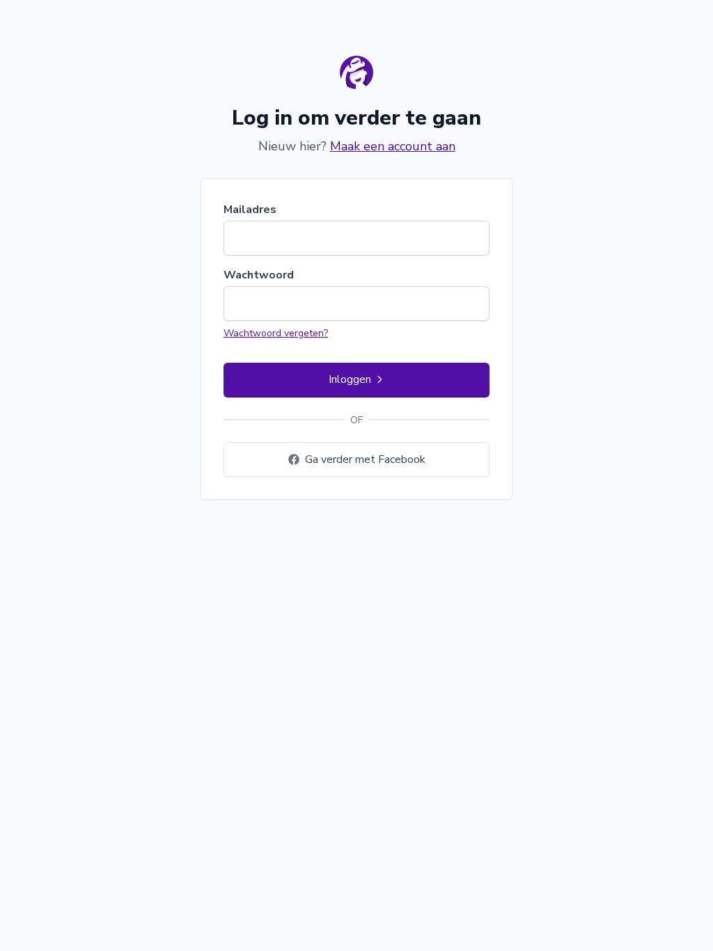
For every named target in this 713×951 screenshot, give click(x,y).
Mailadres (250, 209)
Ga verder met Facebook (365, 459)
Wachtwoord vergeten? (276, 333)
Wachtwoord (259, 275)
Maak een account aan (392, 146)
